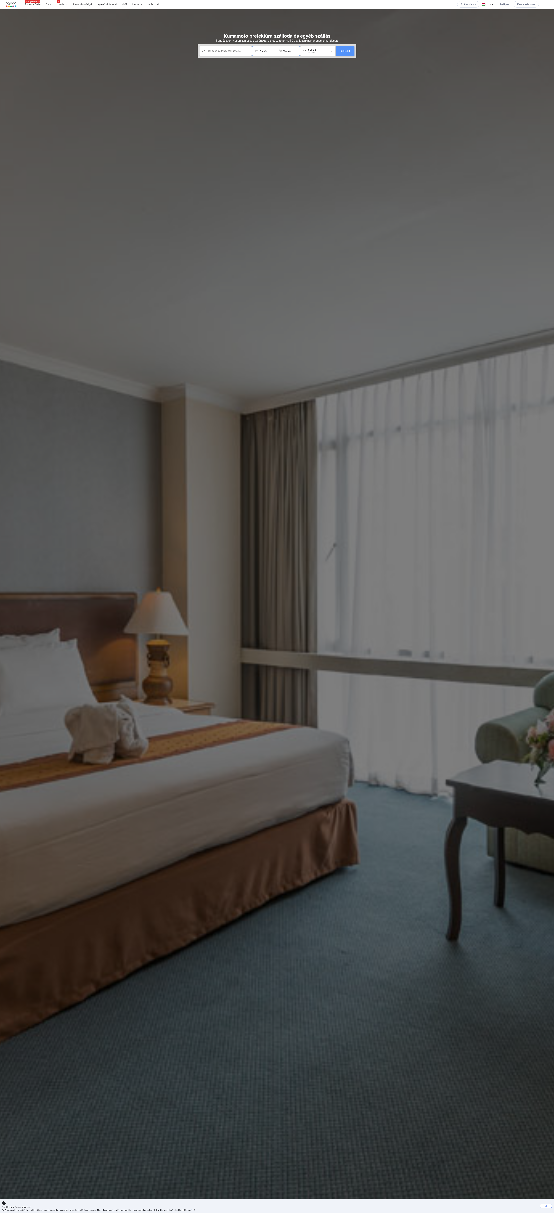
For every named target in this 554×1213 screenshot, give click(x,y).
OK (546, 1205)
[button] (483, 4)
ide (192, 1210)
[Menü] (547, 4)
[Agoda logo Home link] (11, 4)
